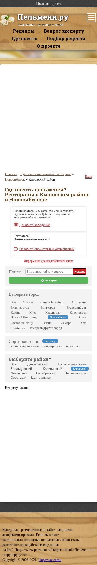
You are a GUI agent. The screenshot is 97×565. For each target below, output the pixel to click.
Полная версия (48, 3)
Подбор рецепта (66, 38)
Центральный (41, 377)
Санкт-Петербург (52, 302)
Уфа (83, 323)
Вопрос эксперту (64, 31)
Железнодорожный (72, 364)
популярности (52, 346)
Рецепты (24, 31)
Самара (66, 323)
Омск (82, 317)
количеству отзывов (25, 346)
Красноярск (78, 312)
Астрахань (78, 302)
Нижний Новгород (24, 317)
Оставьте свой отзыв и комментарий (46, 249)
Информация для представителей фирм (48, 261)
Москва (28, 302)
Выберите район (28, 359)
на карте (51, 280)
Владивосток (20, 307)
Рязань (46, 323)
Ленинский (19, 373)
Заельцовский (21, 369)
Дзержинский (37, 364)
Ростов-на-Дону (22, 323)
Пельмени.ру (43, 17)
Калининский (52, 369)
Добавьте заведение (34, 225)
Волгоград (48, 307)
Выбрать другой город (46, 328)
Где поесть (24, 38)
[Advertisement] (48, 118)
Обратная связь (50, 560)
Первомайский (75, 373)
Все (13, 302)
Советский (18, 377)
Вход (88, 176)
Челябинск (18, 328)
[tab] (28, 359)
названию (73, 346)
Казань (15, 312)
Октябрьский (45, 373)
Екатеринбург (76, 307)
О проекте (48, 46)
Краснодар (53, 312)
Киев (32, 312)
